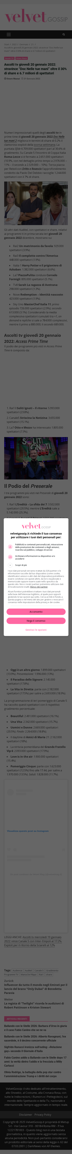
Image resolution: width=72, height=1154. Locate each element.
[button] (36, 565)
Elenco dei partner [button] (39, 586)
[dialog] (36, 577)
